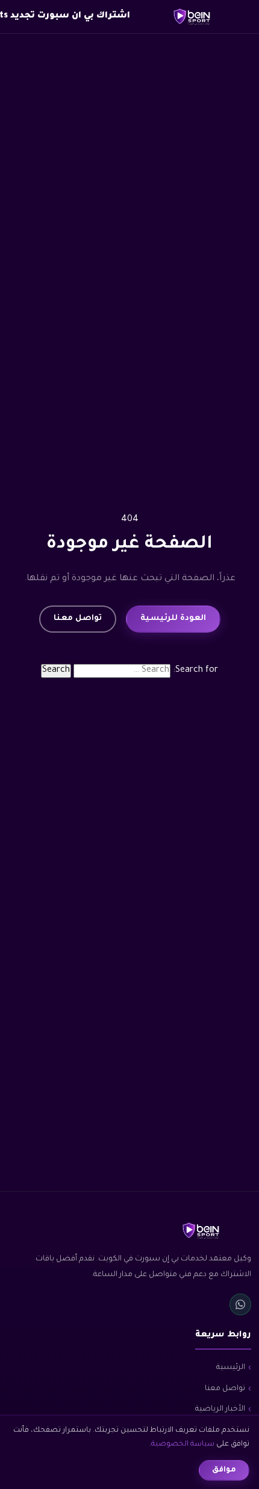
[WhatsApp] (240, 1304)
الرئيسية (230, 1368)
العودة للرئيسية (173, 619)
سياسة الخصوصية (182, 1444)
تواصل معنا (78, 619)
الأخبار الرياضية (220, 1409)
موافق (224, 1470)
